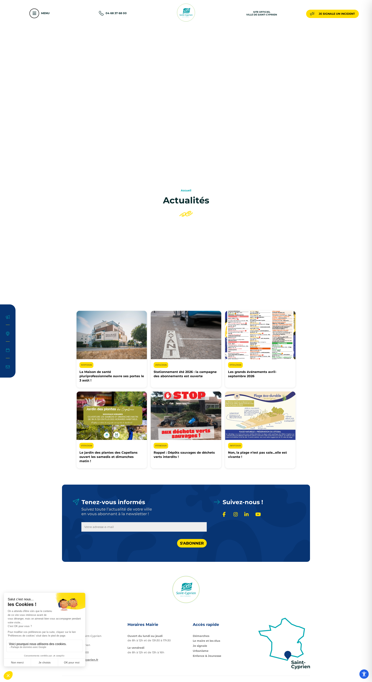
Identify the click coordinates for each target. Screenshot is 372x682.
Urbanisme (200, 651)
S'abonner (192, 543)
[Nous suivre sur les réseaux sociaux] (226, 515)
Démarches (201, 636)
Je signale (200, 646)
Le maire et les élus (206, 641)
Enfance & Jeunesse (207, 656)
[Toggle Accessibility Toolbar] (364, 674)
